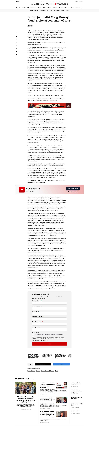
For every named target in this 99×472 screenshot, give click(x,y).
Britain (52, 370)
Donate (67, 10)
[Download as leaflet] (16, 48)
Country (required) (36, 327)
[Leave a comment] (16, 51)
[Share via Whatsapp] (16, 39)
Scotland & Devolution (45, 370)
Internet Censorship (18, 379)
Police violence (30, 379)
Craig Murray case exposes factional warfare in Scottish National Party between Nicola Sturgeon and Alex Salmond (33, 356)
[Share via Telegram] (16, 42)
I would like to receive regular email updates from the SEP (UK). (49, 334)
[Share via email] (16, 45)
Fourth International (34, 10)
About (80, 1)
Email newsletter (35, 332)
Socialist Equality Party (44, 10)
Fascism (34, 379)
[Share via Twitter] (16, 36)
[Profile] (82, 1)
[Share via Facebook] (16, 33)
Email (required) (35, 311)
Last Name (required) (36, 306)
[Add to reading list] (16, 54)
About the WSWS (57, 10)
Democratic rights (31, 370)
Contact (76, 1)
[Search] (82, 8)
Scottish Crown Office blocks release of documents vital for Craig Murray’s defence (47, 355)
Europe (56, 370)
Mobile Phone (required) (37, 316)
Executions (25, 379)
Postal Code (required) (37, 321)
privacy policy (44, 340)
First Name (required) (36, 300)
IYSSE (51, 10)
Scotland (37, 370)
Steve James (30, 25)
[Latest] (19, 8)
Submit (49, 343)
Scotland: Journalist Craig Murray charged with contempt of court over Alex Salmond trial (60, 356)
